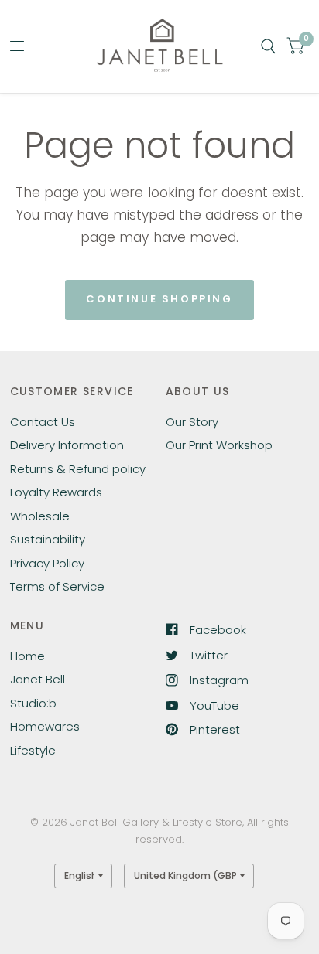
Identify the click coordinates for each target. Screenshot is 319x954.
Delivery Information (67, 445)
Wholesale (40, 516)
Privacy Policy (47, 563)
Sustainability (47, 539)
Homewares (45, 726)
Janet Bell (37, 679)
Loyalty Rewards (56, 492)
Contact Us (42, 422)
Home (27, 656)
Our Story (192, 422)
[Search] (268, 46)
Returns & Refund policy (78, 469)
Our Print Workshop (219, 445)
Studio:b (33, 703)
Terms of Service (57, 586)
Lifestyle (33, 750)
